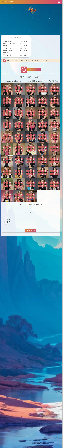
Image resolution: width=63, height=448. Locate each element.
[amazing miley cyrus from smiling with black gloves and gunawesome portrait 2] (19, 89)
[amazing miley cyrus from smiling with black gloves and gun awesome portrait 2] (43, 89)
